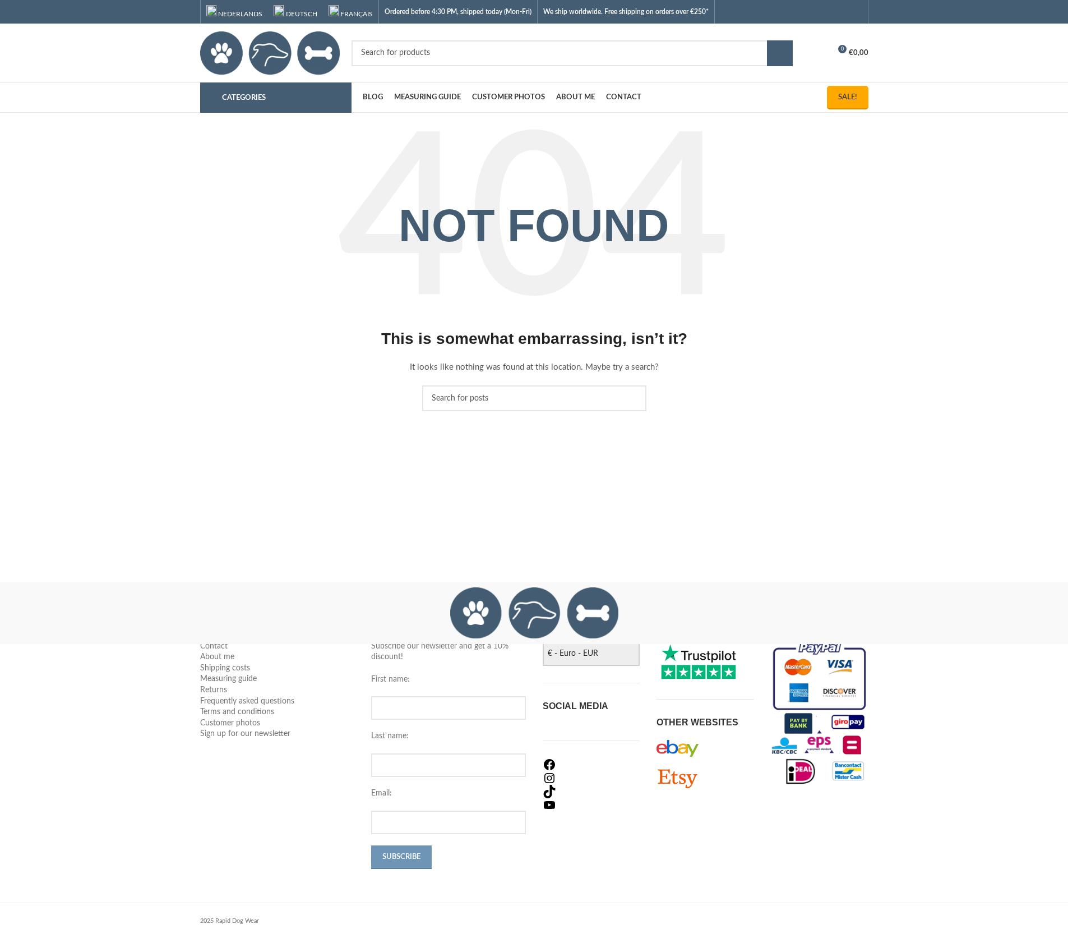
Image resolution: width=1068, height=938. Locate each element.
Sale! (847, 97)
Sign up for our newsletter (245, 734)
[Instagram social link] (827, 11)
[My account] (817, 53)
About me (217, 657)
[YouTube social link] (841, 11)
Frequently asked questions (247, 701)
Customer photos (230, 723)
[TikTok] (591, 791)
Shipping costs (225, 668)
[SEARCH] (780, 53)
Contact (214, 646)
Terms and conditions (237, 712)
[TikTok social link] (855, 11)
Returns (213, 690)
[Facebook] (591, 764)
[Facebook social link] (812, 11)
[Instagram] (591, 778)
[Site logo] (270, 53)
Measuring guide (228, 679)
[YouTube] (591, 805)
